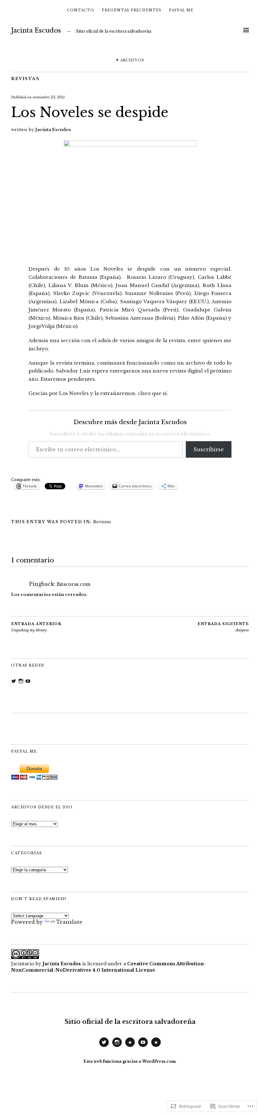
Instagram (117, 1046)
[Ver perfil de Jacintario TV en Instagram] (20, 681)
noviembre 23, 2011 (49, 97)
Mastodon (130, 1046)
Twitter (104, 1046)
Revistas (25, 78)
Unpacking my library (36, 627)
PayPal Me (181, 10)
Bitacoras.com (73, 584)
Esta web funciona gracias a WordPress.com (129, 1061)
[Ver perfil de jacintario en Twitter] (13, 681)
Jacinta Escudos (36, 30)
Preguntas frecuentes (131, 10)
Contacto (80, 10)
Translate (69, 922)
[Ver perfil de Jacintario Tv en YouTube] (27, 681)
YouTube (143, 1046)
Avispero (223, 627)
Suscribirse (208, 449)
